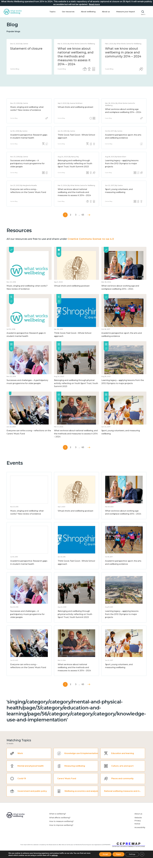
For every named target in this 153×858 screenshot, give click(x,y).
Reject (118, 854)
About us (106, 12)
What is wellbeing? (57, 814)
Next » (88, 215)
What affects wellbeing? (59, 818)
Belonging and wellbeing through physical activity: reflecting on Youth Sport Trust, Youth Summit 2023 (75, 163)
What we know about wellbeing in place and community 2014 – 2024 (123, 52)
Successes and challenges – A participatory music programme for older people (27, 163)
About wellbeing (88, 12)
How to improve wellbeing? (61, 825)
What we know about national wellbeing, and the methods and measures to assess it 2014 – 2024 (75, 56)
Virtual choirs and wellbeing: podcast (75, 107)
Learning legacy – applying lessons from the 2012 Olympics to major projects (122, 163)
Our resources (68, 12)
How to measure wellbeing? (61, 821)
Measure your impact (125, 12)
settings (55, 855)
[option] (29, 57)
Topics (52, 12)
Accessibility (139, 827)
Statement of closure (26, 48)
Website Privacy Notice (138, 821)
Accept (105, 854)
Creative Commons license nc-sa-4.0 (91, 238)
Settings (132, 854)
